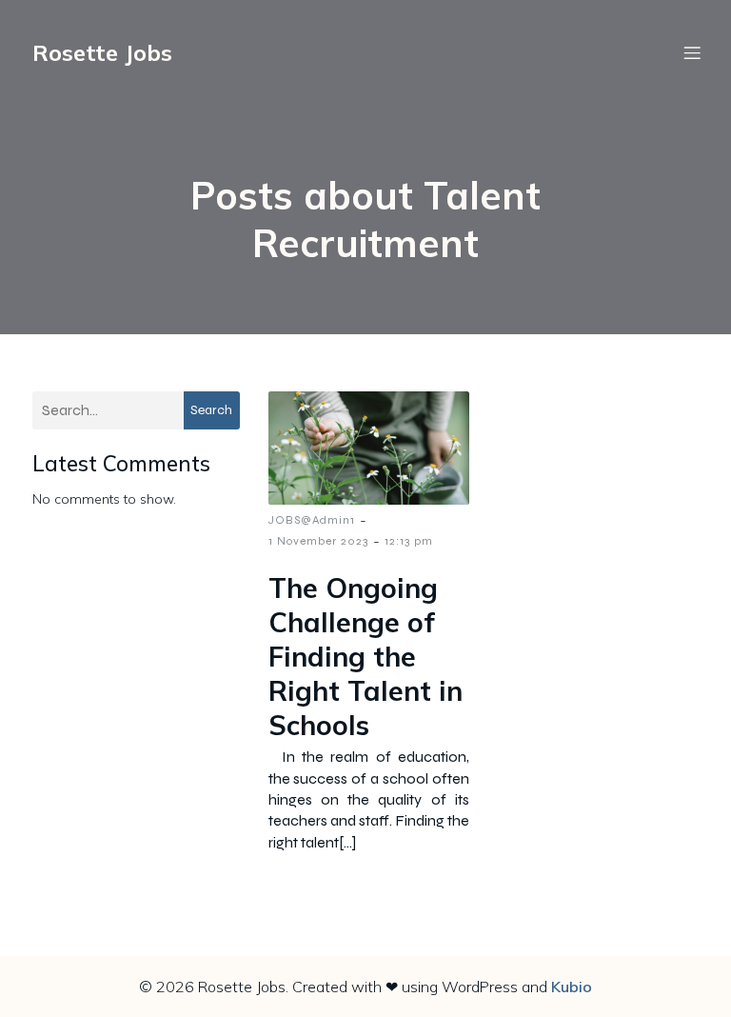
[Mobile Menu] (692, 52)
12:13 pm (409, 541)
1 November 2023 (318, 541)
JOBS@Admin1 (311, 520)
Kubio (571, 986)
